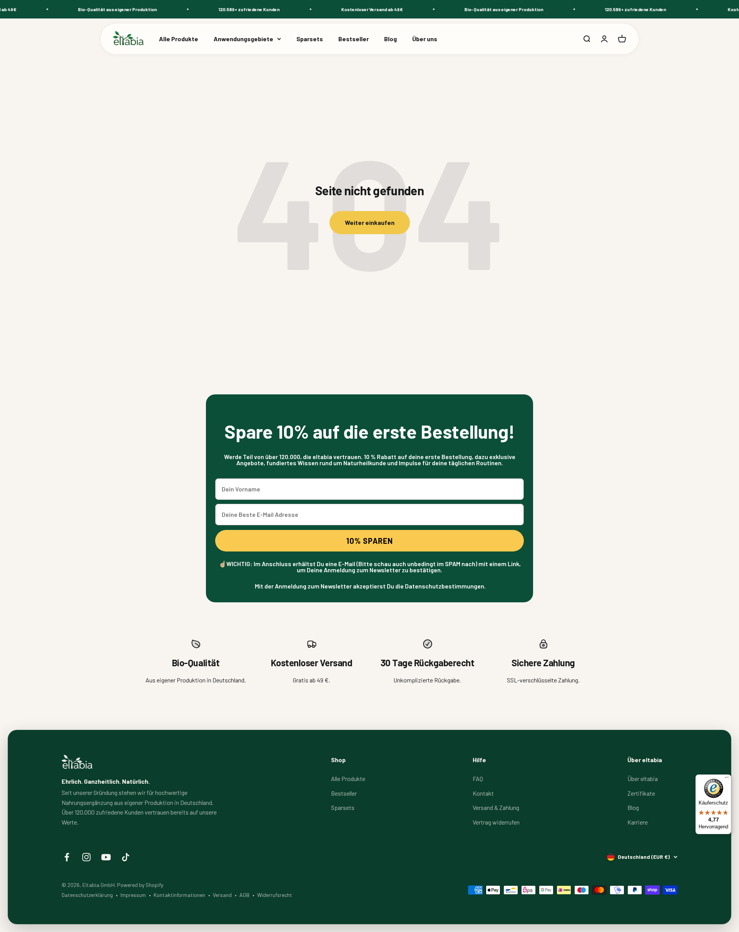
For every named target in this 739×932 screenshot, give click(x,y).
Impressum (133, 895)
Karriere (637, 822)
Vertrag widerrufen (496, 822)
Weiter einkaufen (370, 222)
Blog (390, 38)
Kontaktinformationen (179, 895)
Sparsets (309, 38)
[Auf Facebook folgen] (67, 857)
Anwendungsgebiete (243, 38)
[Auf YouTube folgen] (106, 857)
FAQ (478, 778)
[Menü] (726, 779)
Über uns (424, 38)
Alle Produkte (178, 38)
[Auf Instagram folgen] (86, 857)
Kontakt (483, 793)
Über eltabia (642, 778)
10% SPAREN (369, 540)
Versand (222, 895)
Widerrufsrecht (274, 895)
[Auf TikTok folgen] (125, 857)
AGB (244, 895)
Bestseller (353, 38)
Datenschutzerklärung (87, 895)
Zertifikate (641, 793)
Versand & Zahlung (496, 807)
